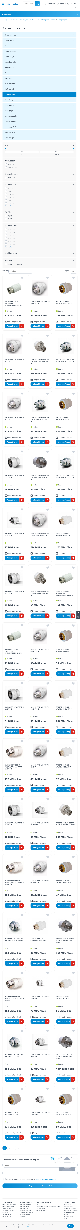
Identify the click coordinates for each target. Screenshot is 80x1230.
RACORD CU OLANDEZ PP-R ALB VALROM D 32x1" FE (65, 824)
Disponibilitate (11, 174)
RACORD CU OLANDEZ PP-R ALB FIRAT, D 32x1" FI (14, 1056)
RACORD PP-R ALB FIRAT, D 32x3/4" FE (40, 1114)
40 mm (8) (11, 238)
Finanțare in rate (68, 1206)
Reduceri (8, 260)
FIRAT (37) (11, 164)
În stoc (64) (11, 178)
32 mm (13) (11, 235)
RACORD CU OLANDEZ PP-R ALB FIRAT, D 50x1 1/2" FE (40, 419)
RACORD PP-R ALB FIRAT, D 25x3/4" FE (14, 534)
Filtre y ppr (9, 78)
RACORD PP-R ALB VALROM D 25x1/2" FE (63, 998)
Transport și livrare (8, 1210)
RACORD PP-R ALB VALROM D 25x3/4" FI (63, 650)
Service (66, 1214)
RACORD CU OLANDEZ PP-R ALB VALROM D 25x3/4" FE (40, 361)
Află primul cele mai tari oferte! (39, 1186)
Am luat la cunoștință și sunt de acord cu (31, 1179)
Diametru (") (10, 184)
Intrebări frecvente (69, 1212)
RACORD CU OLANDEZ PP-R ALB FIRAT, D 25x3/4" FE (65, 360)
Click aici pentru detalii (35, 1227)
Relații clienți (67, 1204)
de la (22, 154)
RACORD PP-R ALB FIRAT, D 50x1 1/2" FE (40, 650)
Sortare (5, 271)
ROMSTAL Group (24, 1206)
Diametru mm (11, 225)
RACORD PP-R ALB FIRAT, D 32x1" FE (14, 418)
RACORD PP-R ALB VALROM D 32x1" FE (63, 534)
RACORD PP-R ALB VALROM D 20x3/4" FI (63, 1114)
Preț (6, 145)
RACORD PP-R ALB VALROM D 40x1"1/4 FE (64, 708)
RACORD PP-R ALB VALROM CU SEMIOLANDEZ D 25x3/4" (13, 303)
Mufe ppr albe (10, 84)
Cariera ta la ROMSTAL (26, 1212)
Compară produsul (14, 322)
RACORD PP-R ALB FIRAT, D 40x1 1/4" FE (40, 708)
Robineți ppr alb (11, 116)
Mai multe (8, 206)
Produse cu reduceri (15, 264)
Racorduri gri (9, 100)
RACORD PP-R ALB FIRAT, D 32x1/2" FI (40, 998)
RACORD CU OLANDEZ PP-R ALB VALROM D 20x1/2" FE (40, 593)
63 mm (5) (11, 244)
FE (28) (10, 219)
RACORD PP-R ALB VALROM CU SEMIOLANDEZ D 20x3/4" (13, 651)
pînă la (57, 154)
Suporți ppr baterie (12, 127)
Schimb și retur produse (71, 1210)
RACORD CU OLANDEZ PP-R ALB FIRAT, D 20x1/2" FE (65, 476)
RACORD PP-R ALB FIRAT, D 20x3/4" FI (14, 708)
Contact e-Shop (6, 1216)
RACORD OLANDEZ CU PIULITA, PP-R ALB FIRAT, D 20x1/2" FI (14, 883)
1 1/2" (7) (11, 197)
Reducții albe (9, 105)
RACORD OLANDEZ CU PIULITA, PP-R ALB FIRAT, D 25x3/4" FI (14, 767)
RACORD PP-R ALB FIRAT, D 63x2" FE (40, 766)
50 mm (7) (11, 241)
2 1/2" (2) (11, 203)
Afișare (66, 271)
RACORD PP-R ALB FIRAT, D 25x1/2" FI (14, 592)
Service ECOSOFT (69, 1216)
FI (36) (10, 216)
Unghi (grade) (11, 253)
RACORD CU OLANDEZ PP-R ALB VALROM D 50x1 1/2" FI (65, 1057)
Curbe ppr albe (10, 51)
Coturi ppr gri (9, 40)
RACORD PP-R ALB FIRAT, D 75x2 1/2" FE (40, 882)
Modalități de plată (7, 1208)
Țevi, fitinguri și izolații (27, 20)
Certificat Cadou (41, 1210)
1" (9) (9, 191)
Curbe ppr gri (9, 57)
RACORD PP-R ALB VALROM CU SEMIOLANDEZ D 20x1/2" (65, 593)
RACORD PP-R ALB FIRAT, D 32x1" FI (14, 360)
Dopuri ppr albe (10, 62)
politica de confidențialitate (46, 1179)
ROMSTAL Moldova (25, 1204)
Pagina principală (11, 20)
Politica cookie (40, 1208)
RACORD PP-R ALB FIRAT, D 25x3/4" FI (14, 476)
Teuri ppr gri (9, 138)
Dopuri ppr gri (10, 67)
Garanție (5, 1212)
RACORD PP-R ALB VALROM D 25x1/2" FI (63, 882)
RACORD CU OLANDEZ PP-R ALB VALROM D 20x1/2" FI (40, 477)
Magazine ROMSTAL (25, 1210)
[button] (76, 8)
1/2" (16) (10, 188)
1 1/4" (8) (11, 194)
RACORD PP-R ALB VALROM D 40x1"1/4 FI (64, 302)
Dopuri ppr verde (11, 73)
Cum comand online (8, 1206)
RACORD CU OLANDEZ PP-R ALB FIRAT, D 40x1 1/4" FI (14, 940)
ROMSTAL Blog (24, 1208)
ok (70, 1226)
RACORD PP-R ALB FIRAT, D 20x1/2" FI (14, 824)
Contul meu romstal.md (9, 1204)
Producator (10, 161)
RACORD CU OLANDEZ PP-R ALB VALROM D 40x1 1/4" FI (65, 941)
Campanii (22, 1216)
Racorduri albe (10, 22)
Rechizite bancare (25, 1214)
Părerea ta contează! (70, 1208)
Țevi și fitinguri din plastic (46, 20)
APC (37, 1204)
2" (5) (9, 200)
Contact (66, 1218)
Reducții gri (9, 111)
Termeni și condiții (7, 1214)
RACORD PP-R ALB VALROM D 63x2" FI (11, 1114)
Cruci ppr (8, 46)
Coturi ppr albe (10, 35)
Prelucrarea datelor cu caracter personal (48, 1206)
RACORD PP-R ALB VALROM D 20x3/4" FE (38, 940)
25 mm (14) (11, 232)
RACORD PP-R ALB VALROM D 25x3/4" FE (63, 766)
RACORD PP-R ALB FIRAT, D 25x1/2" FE (40, 824)
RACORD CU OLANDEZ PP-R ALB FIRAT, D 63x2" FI (40, 534)
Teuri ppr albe (10, 132)
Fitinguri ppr (62, 20)
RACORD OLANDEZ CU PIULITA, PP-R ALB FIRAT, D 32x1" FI (14, 999)
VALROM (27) (12, 167)
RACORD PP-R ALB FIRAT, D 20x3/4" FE (40, 1056)
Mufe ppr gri (9, 89)
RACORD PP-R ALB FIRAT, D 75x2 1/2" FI (40, 302)
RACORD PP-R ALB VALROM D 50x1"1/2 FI (64, 418)
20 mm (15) (11, 229)
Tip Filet (8, 212)
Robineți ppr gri (10, 121)
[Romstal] (13, 3)
